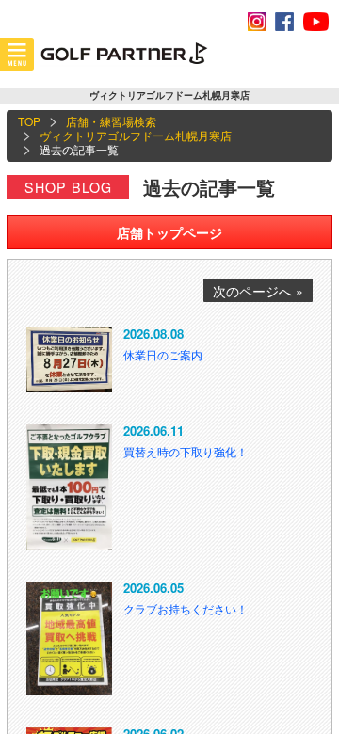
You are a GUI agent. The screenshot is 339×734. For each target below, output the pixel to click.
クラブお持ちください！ (185, 608)
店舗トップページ (169, 232)
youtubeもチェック (315, 21)
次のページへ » (258, 290)
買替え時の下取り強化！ (185, 451)
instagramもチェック (257, 21)
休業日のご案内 (162, 354)
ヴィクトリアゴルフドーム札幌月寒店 (136, 135)
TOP (29, 121)
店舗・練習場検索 (111, 121)
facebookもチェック (284, 21)
